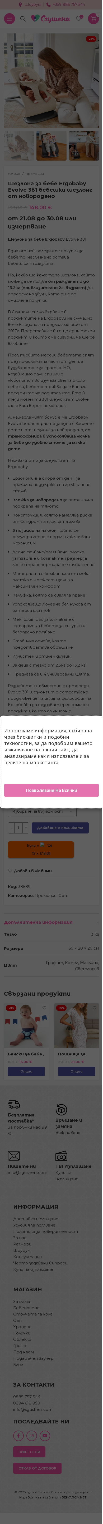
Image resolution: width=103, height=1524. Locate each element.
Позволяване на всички (51, 790)
